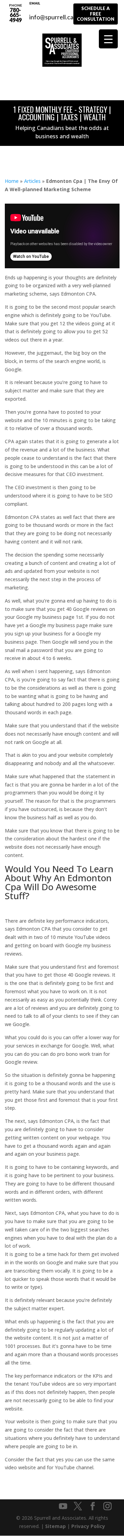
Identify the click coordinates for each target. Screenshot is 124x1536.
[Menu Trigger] (108, 38)
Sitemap (55, 1526)
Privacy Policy (88, 1526)
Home (12, 181)
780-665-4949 (15, 13)
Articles (32, 181)
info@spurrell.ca (51, 13)
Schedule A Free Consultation (95, 14)
